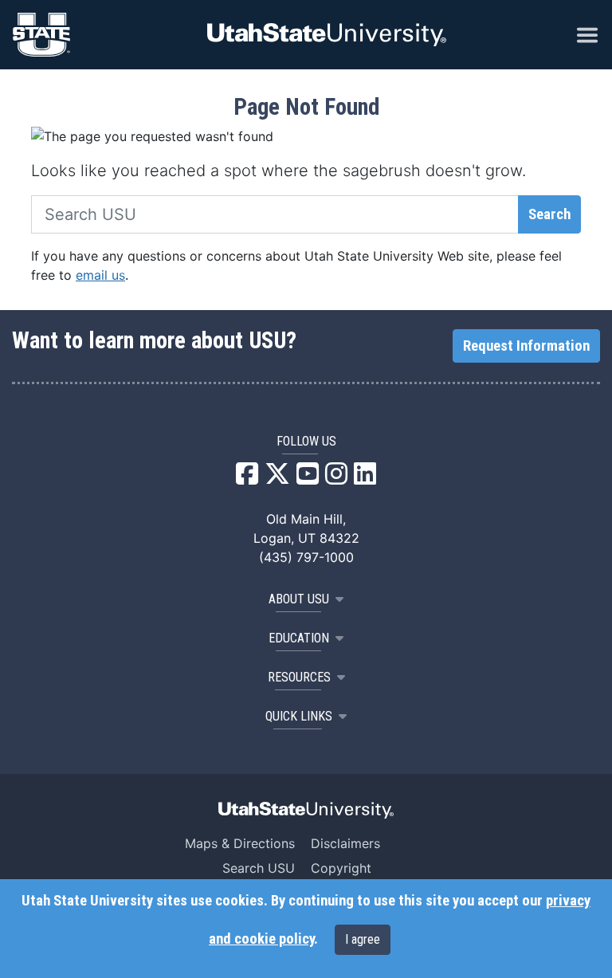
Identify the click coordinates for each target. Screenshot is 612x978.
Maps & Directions (240, 843)
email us (100, 275)
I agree (362, 939)
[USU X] (277, 478)
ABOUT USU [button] (299, 599)
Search (549, 214)
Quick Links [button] (298, 716)
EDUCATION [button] (299, 638)
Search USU (258, 868)
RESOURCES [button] (299, 677)
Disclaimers (345, 843)
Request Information (526, 346)
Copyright (341, 868)
